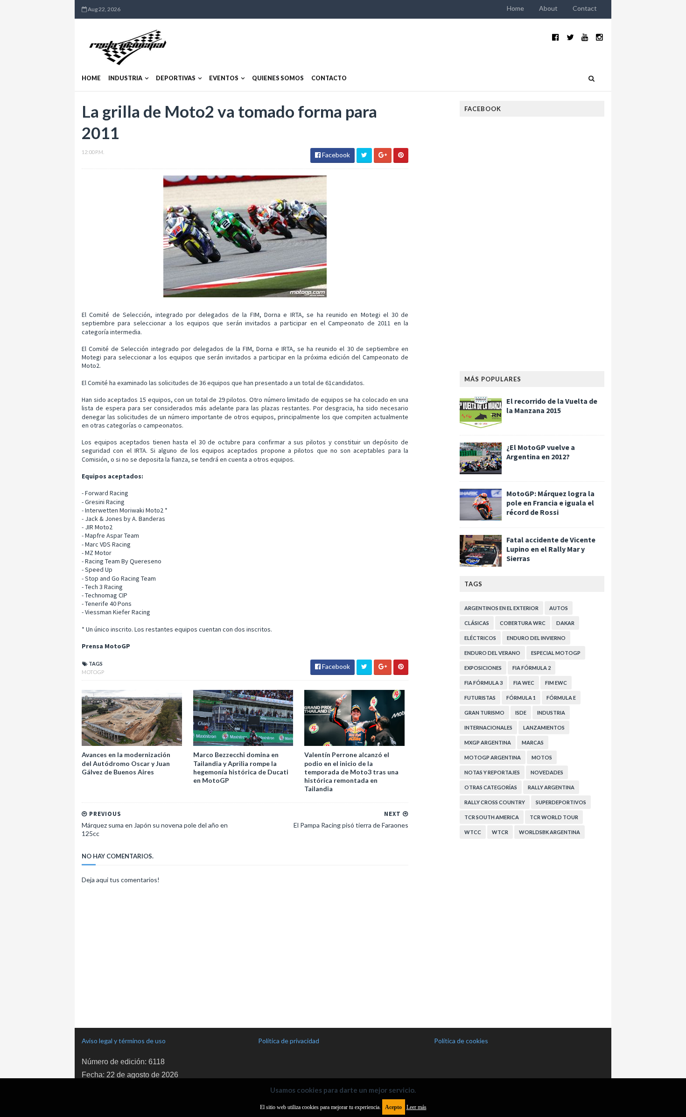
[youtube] (585, 37)
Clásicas (476, 623)
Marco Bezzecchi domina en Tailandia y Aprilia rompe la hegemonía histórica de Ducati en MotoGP (240, 767)
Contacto (329, 78)
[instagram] (599, 37)
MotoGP (93, 672)
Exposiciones (483, 668)
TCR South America (491, 817)
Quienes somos (278, 78)
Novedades (547, 772)
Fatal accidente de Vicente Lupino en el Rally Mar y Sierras (550, 549)
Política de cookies (461, 1041)
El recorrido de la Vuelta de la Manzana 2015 (551, 405)
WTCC (472, 832)
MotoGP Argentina (492, 757)
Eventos (223, 78)
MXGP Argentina (487, 742)
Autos (558, 608)
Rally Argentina (551, 787)
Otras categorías (490, 787)
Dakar (565, 623)
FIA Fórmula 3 (483, 683)
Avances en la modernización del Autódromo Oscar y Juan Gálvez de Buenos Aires (126, 763)
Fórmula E (561, 698)
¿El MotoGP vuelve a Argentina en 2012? (540, 452)
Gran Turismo (484, 713)
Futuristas (480, 698)
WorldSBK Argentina (549, 832)
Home (515, 8)
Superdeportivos (561, 802)
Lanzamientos (544, 727)
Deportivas (176, 78)
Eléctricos (480, 638)
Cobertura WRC (523, 623)
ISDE (520, 713)
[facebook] (555, 37)
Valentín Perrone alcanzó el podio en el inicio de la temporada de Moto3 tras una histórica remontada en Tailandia (351, 772)
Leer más (416, 1107)
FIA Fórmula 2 (531, 668)
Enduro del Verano (492, 653)
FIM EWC (556, 683)
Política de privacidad (288, 1041)
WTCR (500, 832)
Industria (125, 78)
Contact (585, 8)
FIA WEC (523, 683)
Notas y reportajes (492, 772)
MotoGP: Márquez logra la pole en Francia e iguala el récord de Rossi (550, 503)
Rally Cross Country (494, 802)
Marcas (533, 742)
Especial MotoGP (556, 653)
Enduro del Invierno (536, 638)
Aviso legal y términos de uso (124, 1041)
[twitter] (570, 37)
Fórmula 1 (521, 698)
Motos (542, 757)
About (548, 8)
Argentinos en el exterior (501, 608)
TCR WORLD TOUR (554, 817)
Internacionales (488, 727)
